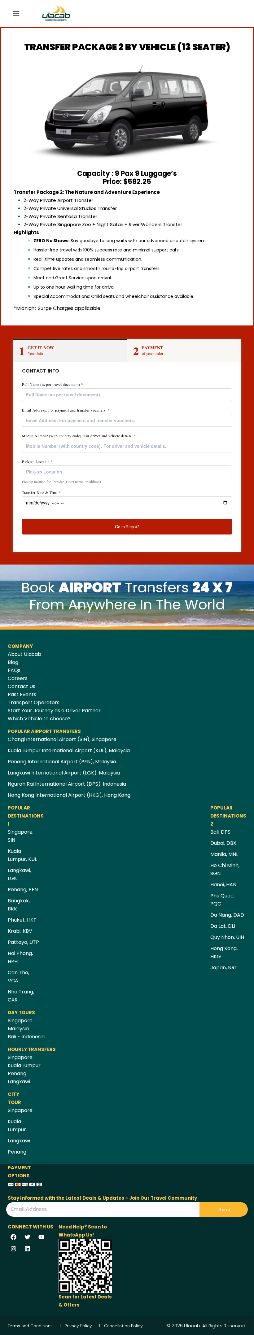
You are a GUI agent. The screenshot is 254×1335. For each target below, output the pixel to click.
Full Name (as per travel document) (52, 384)
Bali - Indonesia (26, 1036)
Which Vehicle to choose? (39, 718)
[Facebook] (14, 1237)
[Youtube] (41, 1237)
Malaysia (18, 1028)
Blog (13, 662)
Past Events (22, 694)
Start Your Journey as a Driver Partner (54, 710)
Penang (17, 1073)
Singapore (20, 1020)
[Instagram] (14, 1248)
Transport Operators (33, 702)
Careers (18, 678)
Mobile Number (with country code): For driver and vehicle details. (79, 435)
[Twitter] (27, 1237)
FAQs (14, 670)
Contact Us (21, 686)
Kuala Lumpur (24, 1065)
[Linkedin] (27, 1248)
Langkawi (19, 1081)
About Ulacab (24, 654)
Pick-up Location (37, 461)
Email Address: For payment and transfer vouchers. (66, 410)
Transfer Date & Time (41, 492)
